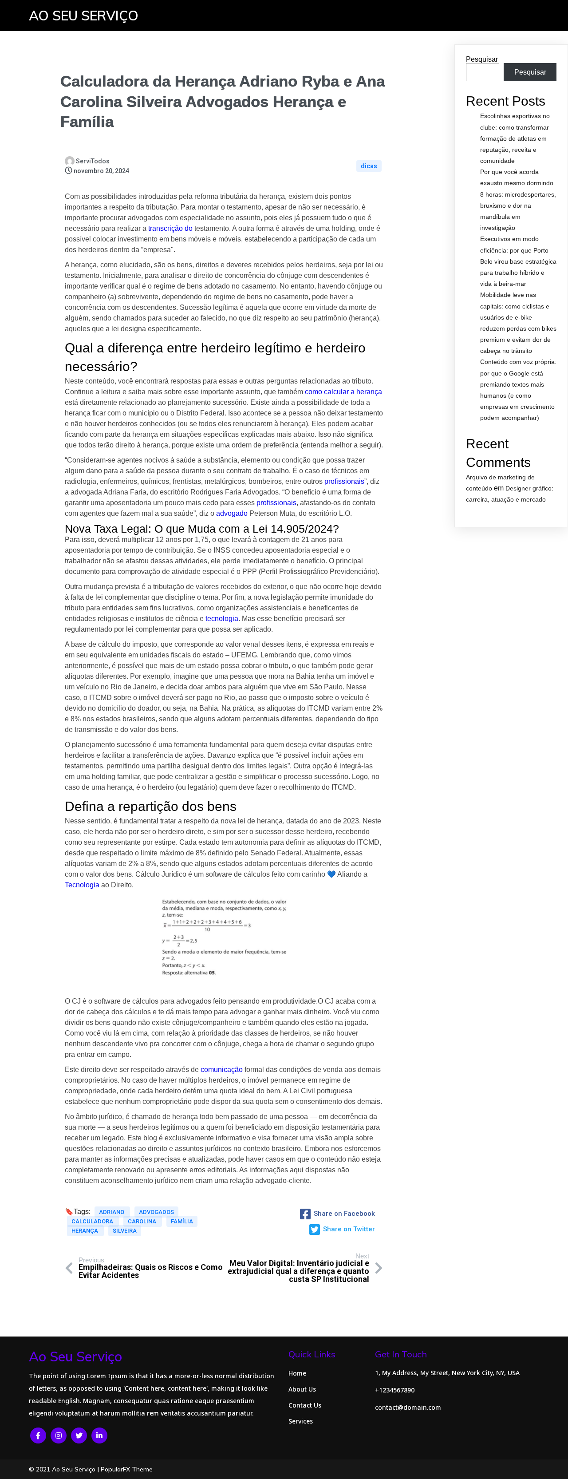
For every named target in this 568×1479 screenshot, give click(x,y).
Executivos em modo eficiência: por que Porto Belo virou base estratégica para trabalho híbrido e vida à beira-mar (518, 261)
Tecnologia (82, 885)
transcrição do (170, 228)
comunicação (222, 1069)
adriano (112, 1212)
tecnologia (221, 618)
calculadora (92, 1221)
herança (85, 1230)
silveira (125, 1230)
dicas (369, 166)
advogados (156, 1212)
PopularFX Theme (127, 1469)
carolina (143, 1221)
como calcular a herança (343, 391)
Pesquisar (482, 59)
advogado (232, 513)
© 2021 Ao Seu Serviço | (65, 1469)
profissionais (344, 481)
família (182, 1221)
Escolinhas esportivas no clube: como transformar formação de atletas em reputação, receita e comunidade (515, 138)
